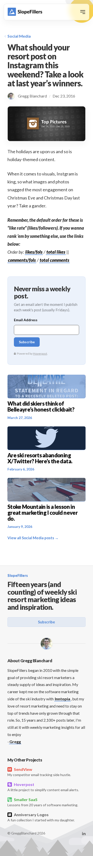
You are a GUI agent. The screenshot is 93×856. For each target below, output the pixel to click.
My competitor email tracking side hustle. (39, 772)
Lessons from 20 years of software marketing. (42, 802)
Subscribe (46, 622)
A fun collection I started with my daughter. (41, 817)
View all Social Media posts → (33, 538)
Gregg (15, 741)
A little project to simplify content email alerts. (43, 787)
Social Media (19, 36)
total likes (55, 252)
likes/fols (33, 252)
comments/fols (22, 260)
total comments (54, 260)
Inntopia (62, 698)
